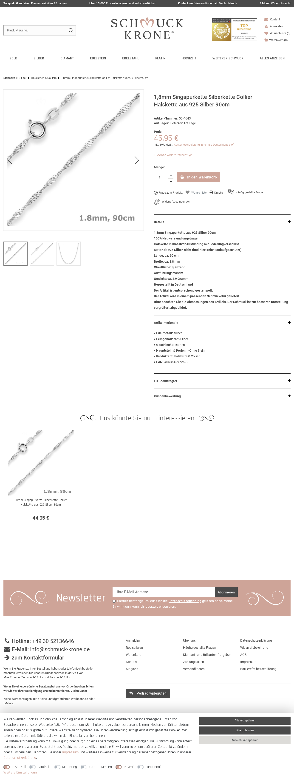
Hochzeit (189, 58)
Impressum (248, 662)
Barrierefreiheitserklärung (258, 669)
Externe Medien (100, 767)
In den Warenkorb (201, 177)
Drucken (219, 192)
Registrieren (134, 647)
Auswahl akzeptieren (245, 740)
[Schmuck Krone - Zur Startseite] (147, 27)
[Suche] (70, 30)
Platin (160, 58)
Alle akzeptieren (245, 720)
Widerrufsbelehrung (254, 647)
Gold (13, 58)
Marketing (69, 767)
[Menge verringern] (171, 182)
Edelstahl (130, 58)
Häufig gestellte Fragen (199, 647)
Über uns (189, 640)
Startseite (9, 78)
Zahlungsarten (193, 662)
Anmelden (133, 640)
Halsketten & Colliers (44, 78)
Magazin (132, 669)
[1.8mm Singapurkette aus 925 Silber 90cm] (73, 160)
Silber (39, 58)
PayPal (128, 767)
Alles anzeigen (272, 58)
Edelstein (98, 58)
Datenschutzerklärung (256, 640)
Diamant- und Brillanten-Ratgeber (207, 655)
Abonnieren (226, 592)
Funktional (153, 767)
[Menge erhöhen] (171, 175)
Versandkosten (194, 669)
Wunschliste (280, 33)
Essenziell (19, 767)
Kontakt (274, 19)
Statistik (44, 767)
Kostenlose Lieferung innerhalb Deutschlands (202, 144)
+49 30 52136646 (53, 641)
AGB (243, 655)
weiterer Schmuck (227, 58)
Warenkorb (278, 40)
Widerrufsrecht (275, 3)
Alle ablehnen (245, 730)
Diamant (67, 58)
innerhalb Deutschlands (207, 3)
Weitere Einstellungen (20, 772)
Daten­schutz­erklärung (19, 757)
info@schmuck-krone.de (60, 649)
